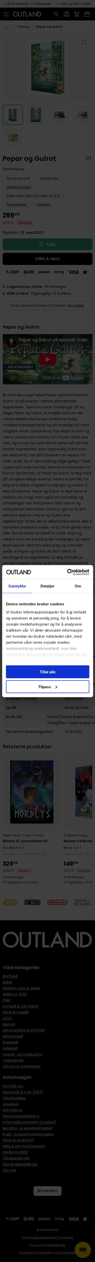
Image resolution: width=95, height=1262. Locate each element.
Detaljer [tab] (47, 586)
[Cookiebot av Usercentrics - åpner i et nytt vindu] (67, 572)
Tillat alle (47, 672)
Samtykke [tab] (17, 586)
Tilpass (44, 686)
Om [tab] (78, 586)
